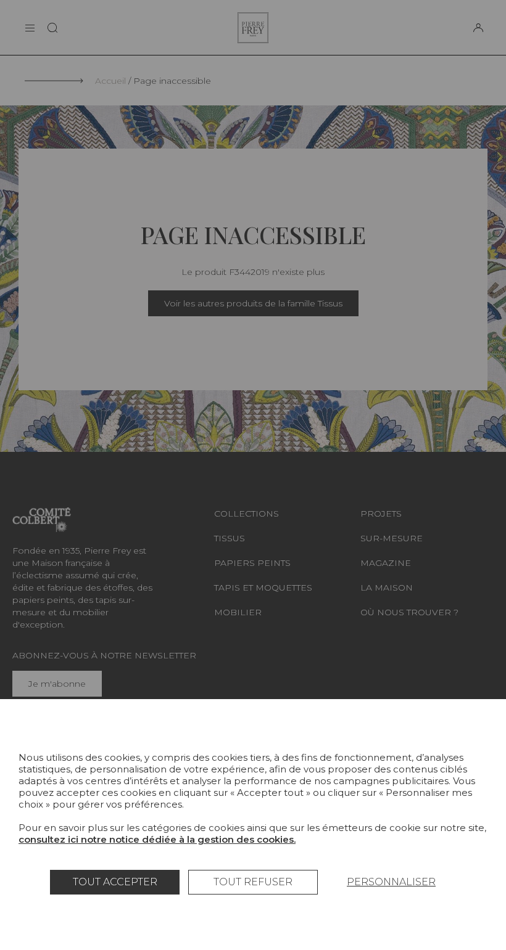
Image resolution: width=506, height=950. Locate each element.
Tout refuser (253, 882)
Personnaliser (391, 882)
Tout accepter (115, 882)
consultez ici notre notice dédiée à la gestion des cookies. (157, 839)
